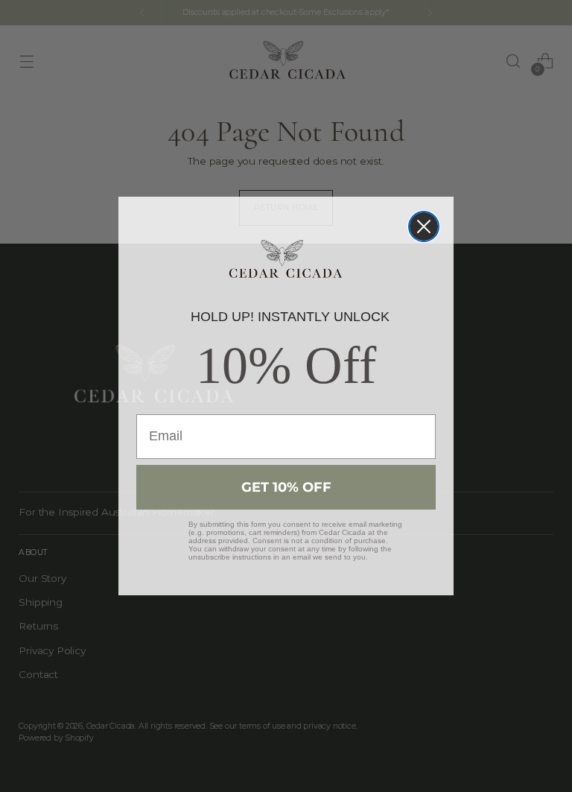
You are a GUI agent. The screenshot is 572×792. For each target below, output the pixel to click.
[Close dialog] (424, 226)
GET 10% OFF (286, 487)
